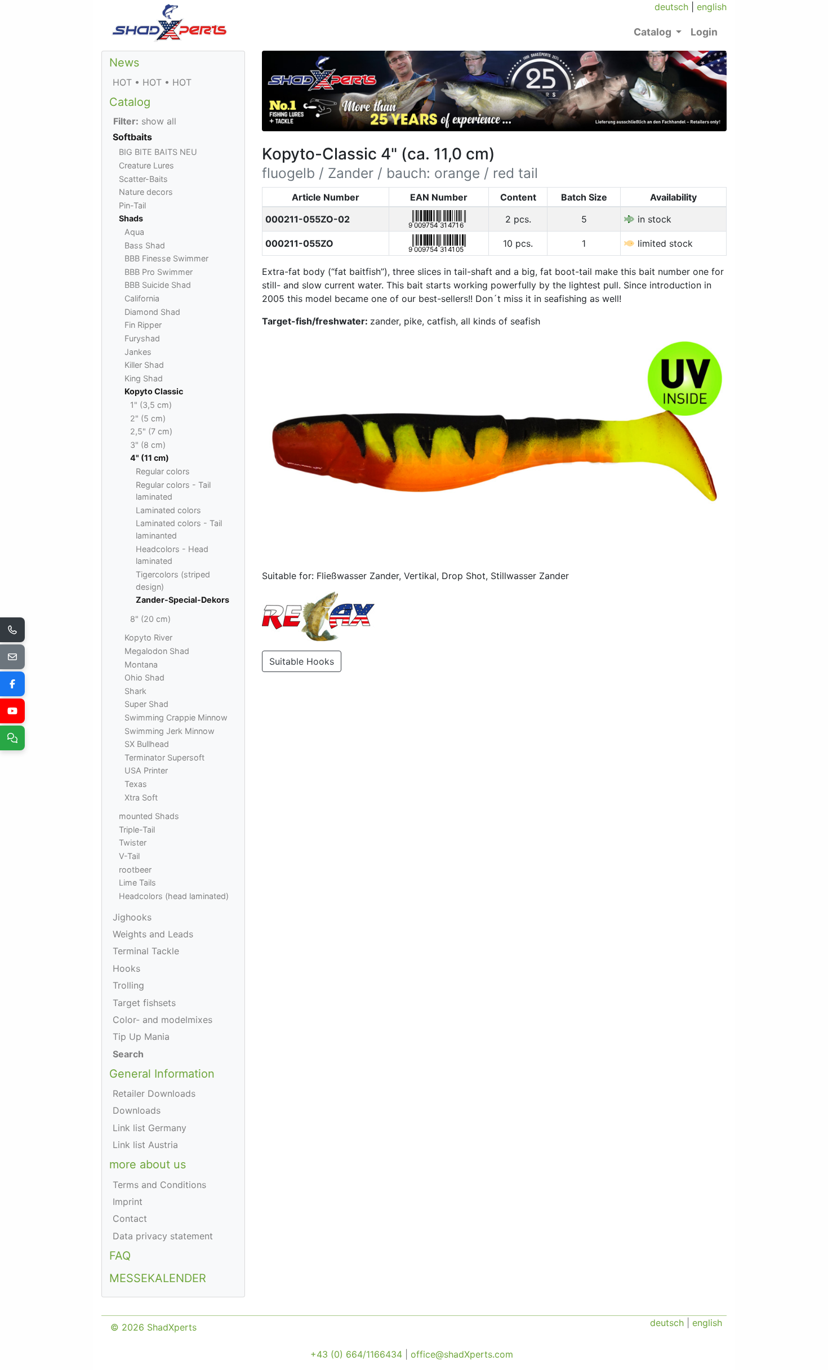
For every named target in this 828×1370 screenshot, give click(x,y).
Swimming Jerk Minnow (169, 731)
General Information (162, 1073)
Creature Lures (146, 165)
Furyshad (142, 338)
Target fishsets (144, 1002)
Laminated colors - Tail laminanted (179, 529)
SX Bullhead (146, 744)
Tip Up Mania (141, 1036)
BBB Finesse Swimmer (166, 258)
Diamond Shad (152, 312)
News (124, 62)
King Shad (143, 378)
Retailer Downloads (154, 1093)
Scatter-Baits (143, 179)
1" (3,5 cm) (151, 405)
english (712, 6)
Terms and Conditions (159, 1184)
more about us (147, 1164)
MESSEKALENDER (157, 1278)
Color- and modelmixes (162, 1019)
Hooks (126, 968)
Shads (131, 218)
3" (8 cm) (148, 445)
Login (704, 32)
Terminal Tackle (146, 951)
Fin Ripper (143, 325)
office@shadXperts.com (462, 1354)
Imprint (128, 1201)
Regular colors (163, 471)
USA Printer (146, 770)
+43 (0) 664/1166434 (356, 1354)
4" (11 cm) (149, 457)
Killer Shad (144, 365)
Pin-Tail (132, 205)
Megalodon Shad (156, 651)
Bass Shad (144, 245)
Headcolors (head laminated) (174, 896)
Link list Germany (149, 1127)
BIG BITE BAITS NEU (158, 152)
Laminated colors (168, 510)
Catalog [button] (654, 32)
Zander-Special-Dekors (182, 599)
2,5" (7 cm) (151, 431)
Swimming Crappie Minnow (176, 717)
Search (128, 1054)
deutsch (671, 6)
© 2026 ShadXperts (153, 1327)
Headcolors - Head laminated (172, 555)
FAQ (120, 1255)
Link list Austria (145, 1144)
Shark (135, 691)
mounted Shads (149, 816)
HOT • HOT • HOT (152, 82)
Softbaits (132, 137)
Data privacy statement (163, 1236)
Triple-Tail (137, 829)
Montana (141, 664)
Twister (132, 842)
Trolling (128, 985)
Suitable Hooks (301, 661)
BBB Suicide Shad (157, 285)
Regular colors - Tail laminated (173, 491)
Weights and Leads (153, 934)
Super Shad (146, 704)
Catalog (129, 102)
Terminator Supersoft (164, 757)
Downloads (137, 1110)
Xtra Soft (141, 797)
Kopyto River (148, 637)
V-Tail (129, 856)
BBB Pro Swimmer (158, 272)
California (141, 298)
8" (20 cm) (150, 619)
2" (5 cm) (148, 418)
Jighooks (132, 917)
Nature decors (146, 192)
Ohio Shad (144, 677)
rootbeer (135, 869)
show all (144, 121)
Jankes (138, 352)
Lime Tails (137, 882)
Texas (135, 784)
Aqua (134, 232)
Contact (130, 1218)
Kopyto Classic (153, 391)
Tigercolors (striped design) (173, 580)
